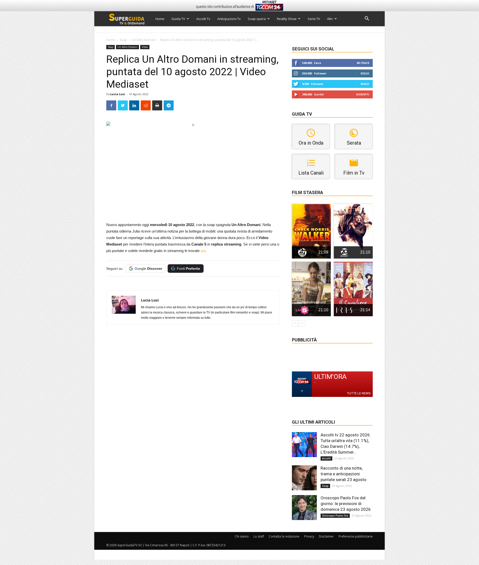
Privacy (309, 536)
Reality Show (286, 18)
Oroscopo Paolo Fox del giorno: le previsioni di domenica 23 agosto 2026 (346, 503)
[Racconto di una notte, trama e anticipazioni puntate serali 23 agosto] (304, 477)
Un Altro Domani (143, 40)
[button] (367, 19)
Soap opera (257, 18)
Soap (123, 40)
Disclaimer (326, 536)
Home (159, 18)
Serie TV (314, 18)
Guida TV (178, 18)
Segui (364, 73)
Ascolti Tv (203, 18)
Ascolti (326, 458)
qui (203, 251)
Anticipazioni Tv (229, 18)
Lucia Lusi (117, 94)
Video (145, 47)
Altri (330, 18)
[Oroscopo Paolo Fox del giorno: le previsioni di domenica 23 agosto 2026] (304, 507)
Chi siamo (242, 536)
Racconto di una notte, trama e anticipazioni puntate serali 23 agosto (343, 474)
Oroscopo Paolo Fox (335, 515)
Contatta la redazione (284, 536)
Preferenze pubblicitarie (356, 536)
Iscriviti (362, 94)
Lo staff (258, 536)
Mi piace (363, 63)
